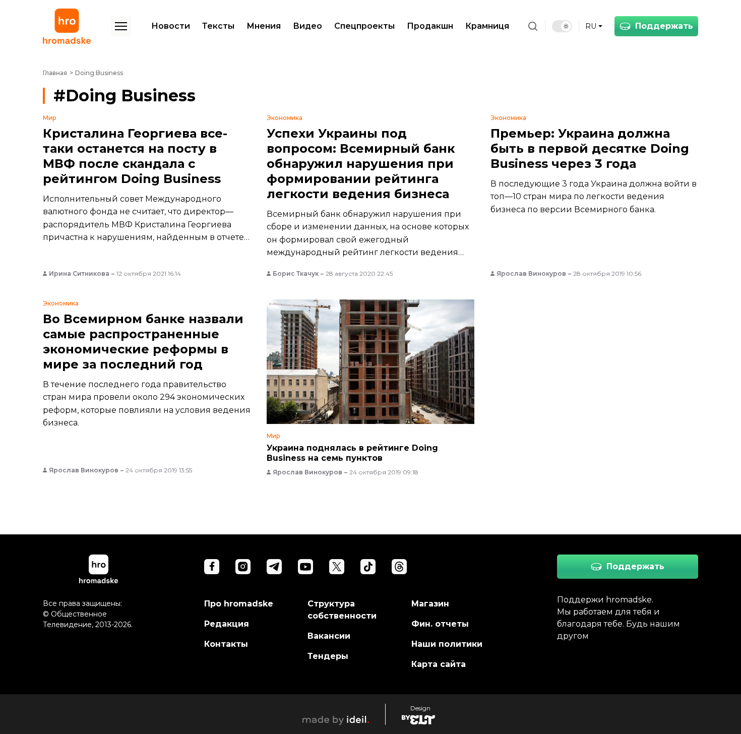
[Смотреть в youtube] (305, 566)
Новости (170, 26)
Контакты (226, 644)
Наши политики (446, 644)
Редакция (226, 624)
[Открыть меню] (121, 26)
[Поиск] (533, 26)
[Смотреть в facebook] (211, 566)
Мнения (263, 26)
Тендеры (327, 656)
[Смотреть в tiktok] (368, 566)
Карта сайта (438, 664)
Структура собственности (342, 610)
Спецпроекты (364, 26)
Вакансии (328, 636)
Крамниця (487, 26)
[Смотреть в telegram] (274, 566)
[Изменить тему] (562, 26)
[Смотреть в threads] (399, 566)
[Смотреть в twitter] (336, 566)
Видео (307, 26)
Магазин (430, 603)
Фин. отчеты (440, 624)
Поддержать (664, 26)
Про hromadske (238, 603)
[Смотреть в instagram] (243, 566)
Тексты (218, 26)
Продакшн (430, 26)
